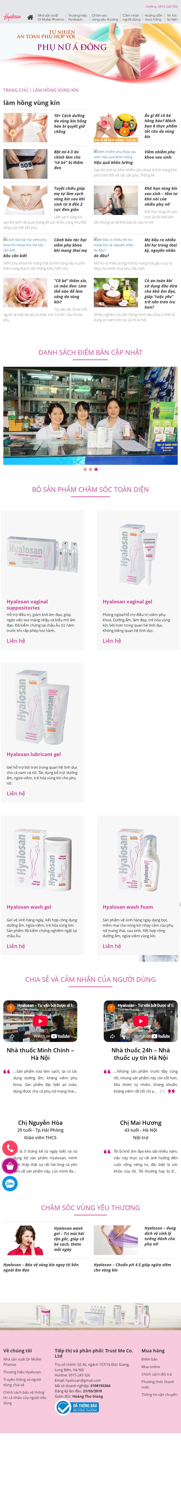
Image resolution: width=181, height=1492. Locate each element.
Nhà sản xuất (51, 17)
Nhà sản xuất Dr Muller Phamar (22, 1347)
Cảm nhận (131, 17)
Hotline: (152, 6)
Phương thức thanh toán (157, 1369)
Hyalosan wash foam (128, 891)
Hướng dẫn (153, 17)
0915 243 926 (79, 1359)
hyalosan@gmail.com (83, 1365)
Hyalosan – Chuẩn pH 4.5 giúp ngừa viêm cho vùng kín (132, 1252)
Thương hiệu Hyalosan (22, 1356)
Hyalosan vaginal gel (127, 586)
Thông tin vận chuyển (159, 1379)
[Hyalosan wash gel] (42, 844)
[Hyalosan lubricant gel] (43, 692)
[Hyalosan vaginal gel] (138, 539)
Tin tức (172, 17)
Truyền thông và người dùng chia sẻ (22, 1367)
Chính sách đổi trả (156, 1359)
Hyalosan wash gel (29, 891)
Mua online (150, 1351)
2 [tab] (90, 454)
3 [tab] (96, 454)
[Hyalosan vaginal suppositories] (42, 539)
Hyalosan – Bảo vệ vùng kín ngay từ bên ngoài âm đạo (41, 1252)
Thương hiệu (77, 17)
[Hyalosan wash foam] (138, 844)
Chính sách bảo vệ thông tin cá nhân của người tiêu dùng (25, 1382)
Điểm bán (149, 1344)
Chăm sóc (105, 17)
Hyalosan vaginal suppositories (27, 589)
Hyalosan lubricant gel (34, 739)
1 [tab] (85, 454)
